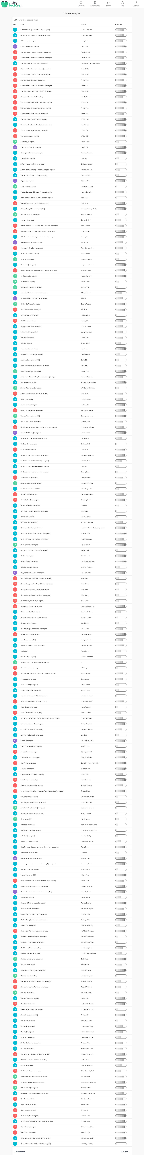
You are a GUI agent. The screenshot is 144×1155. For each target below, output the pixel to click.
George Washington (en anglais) (31, 388)
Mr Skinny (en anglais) (28, 1037)
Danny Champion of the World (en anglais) (34, 203)
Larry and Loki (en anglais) (29, 797)
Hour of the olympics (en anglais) (31, 606)
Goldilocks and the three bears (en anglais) (34, 455)
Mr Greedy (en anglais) (28, 1026)
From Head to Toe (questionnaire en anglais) (35, 366)
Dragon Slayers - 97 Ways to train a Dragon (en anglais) (39, 270)
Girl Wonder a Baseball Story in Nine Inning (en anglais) (39, 427)
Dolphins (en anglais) (27, 259)
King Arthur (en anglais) (28, 763)
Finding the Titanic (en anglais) (30, 304)
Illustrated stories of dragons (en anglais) (34, 701)
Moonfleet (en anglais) (28, 1004)
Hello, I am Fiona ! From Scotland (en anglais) (35, 534)
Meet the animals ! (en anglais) (30, 953)
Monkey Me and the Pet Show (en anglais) (34, 987)
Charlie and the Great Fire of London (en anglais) (36, 86)
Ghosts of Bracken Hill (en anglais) (32, 410)
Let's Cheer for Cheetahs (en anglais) (33, 808)
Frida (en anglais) (26, 343)
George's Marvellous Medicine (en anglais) (34, 394)
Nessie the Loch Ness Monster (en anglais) (34, 1093)
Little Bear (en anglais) (28, 825)
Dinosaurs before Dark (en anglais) (32, 248)
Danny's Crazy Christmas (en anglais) (33, 209)
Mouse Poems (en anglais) (29, 1015)
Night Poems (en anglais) (29, 1105)
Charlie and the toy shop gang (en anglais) (34, 130)
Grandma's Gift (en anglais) (29, 478)
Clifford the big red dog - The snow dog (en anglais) (38, 170)
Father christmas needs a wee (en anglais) (34, 293)
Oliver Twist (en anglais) (28, 1127)
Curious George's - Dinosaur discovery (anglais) (36, 192)
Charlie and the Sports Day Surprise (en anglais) (36, 125)
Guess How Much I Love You (30, 489)
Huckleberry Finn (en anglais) (30, 634)
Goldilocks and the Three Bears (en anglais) (35, 461)
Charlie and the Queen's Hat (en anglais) (34, 119)
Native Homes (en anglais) (29, 1088)
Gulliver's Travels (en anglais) (30, 500)
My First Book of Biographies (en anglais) (34, 1077)
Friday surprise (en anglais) (29, 349)
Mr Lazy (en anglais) (27, 1032)
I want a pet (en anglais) (28, 679)
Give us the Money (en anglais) (31, 433)
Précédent (19, 1152)
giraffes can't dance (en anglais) (31, 422)
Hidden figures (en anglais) (29, 562)
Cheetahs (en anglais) (27, 142)
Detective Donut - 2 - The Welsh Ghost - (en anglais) (38, 231)
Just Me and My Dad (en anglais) (31, 746)
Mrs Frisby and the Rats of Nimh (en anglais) (35, 1054)
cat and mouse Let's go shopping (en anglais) (35, 35)
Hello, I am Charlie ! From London (31, 528)
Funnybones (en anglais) (28, 382)
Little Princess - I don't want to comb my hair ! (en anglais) (40, 847)
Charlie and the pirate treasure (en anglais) (34, 114)
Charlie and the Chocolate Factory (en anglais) (35, 69)
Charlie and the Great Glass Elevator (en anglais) (36, 91)
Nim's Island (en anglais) (28, 1110)
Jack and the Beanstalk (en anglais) (32, 724)
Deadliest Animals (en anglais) (30, 214)
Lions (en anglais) (26, 819)
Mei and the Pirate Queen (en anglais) (33, 970)
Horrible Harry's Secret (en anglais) (32, 601)
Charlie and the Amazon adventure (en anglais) (36, 52)
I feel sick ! (24, 651)
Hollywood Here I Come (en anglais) (32, 573)
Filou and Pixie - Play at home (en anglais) (34, 298)
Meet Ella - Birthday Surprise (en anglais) (34, 937)
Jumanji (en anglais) (27, 741)
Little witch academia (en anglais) (31, 858)
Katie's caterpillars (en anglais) (30, 757)
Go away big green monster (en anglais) (34, 438)
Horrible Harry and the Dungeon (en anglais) (35, 590)
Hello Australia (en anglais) (29, 522)
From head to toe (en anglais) (30, 360)
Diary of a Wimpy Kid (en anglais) (31, 242)
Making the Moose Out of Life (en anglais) (34, 886)
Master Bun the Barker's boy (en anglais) (34, 914)
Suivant (125, 1152)
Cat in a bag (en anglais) (28, 41)
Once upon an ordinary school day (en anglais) (36, 1138)
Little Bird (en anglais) (28, 836)
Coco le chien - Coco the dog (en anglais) (34, 175)
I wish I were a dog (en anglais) (31, 690)
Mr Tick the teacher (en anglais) (31, 1043)
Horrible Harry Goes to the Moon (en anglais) (35, 595)
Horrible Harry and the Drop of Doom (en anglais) (37, 584)
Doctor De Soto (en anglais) (30, 254)
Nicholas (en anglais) (27, 1099)
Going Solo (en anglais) (28, 450)
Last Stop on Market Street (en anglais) (33, 802)
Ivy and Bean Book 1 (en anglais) (31, 713)
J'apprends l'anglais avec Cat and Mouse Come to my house (40, 718)
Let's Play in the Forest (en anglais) (32, 813)
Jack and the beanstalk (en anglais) (32, 729)
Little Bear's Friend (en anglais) (31, 830)
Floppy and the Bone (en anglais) (31, 326)
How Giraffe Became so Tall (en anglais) (34, 618)
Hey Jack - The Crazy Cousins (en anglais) (34, 550)
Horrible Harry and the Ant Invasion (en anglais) (36, 578)
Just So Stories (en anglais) (29, 752)
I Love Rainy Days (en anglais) (30, 668)
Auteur (83, 25)
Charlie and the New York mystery (32, 97)
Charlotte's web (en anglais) (30, 136)
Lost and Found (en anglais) (30, 869)
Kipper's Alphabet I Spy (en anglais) (32, 774)
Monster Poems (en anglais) (30, 998)
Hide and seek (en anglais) (29, 567)
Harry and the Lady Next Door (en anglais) (34, 511)
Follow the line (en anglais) (29, 332)
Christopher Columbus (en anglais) (32, 153)
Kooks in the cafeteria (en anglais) (32, 785)
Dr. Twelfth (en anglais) (28, 265)
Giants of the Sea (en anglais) (30, 416)
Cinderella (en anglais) (28, 158)
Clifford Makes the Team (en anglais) (32, 164)
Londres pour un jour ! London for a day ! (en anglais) (38, 864)
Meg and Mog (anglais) (28, 965)
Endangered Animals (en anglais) (31, 287)
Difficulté (118, 25)
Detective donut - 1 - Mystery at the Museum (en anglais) (39, 226)
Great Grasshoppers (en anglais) (31, 483)
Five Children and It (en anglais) (31, 310)
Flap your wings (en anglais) (30, 315)
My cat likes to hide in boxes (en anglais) (34, 1060)
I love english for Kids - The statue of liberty (35, 662)
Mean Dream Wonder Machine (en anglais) (34, 931)
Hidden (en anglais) (27, 556)
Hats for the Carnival (27, 517)
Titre (22, 25)
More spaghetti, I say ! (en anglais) (32, 1009)
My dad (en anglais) (27, 1065)
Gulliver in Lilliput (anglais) (29, 494)
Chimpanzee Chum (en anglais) (31, 147)
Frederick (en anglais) (27, 338)
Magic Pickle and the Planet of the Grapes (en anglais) (38, 881)
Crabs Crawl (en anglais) (28, 186)
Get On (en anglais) (27, 399)
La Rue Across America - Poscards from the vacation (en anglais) (42, 791)
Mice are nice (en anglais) (29, 976)
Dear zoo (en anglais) (27, 220)
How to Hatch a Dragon (28, 623)
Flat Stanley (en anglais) (28, 321)
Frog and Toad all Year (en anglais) (32, 354)
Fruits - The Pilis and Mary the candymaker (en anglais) (39, 377)
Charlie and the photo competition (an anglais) (36, 108)
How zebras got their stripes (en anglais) (34, 629)
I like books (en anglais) (28, 657)
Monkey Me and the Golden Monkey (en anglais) (36, 981)
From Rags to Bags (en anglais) (31, 371)
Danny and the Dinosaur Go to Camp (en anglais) (37, 198)
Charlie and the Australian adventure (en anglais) (36, 58)
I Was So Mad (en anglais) (29, 685)
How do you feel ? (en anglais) (30, 612)
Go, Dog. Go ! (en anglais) (29, 444)
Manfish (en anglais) (27, 897)
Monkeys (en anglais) (27, 993)
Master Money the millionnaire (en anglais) (34, 920)
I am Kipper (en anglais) (28, 640)
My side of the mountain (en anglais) (32, 1082)
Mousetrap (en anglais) (28, 1021)
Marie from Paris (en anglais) (30, 909)
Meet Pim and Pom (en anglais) (31, 948)
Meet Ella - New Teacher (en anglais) (32, 942)
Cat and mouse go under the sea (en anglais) (35, 30)
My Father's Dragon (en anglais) (31, 1071)
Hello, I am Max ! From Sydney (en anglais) (34, 539)
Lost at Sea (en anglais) (28, 875)
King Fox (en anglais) (27, 769)
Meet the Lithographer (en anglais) (32, 959)
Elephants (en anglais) (28, 282)
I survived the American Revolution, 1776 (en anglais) (38, 674)
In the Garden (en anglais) (29, 707)
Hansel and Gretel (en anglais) (30, 506)
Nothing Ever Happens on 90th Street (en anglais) (37, 1121)
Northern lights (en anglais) (29, 1116)
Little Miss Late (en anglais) (29, 841)
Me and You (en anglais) (28, 925)
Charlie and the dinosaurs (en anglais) (33, 80)
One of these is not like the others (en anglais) (36, 1144)
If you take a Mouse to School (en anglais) (34, 696)
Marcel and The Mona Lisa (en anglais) (33, 903)
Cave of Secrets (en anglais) (30, 47)
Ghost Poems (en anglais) (29, 405)
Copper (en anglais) (27, 181)
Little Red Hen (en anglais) (29, 853)
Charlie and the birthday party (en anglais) (34, 63)
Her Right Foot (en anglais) (29, 545)
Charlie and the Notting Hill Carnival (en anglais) (36, 103)
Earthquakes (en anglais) (29, 276)
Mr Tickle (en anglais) (27, 1049)
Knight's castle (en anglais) (29, 780)
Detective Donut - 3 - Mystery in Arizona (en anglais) (38, 237)
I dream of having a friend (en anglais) (33, 646)
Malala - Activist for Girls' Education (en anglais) (36, 892)
